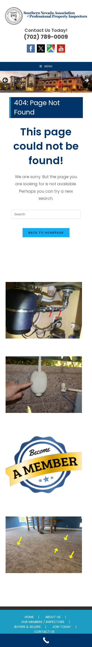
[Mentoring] (43, 387)
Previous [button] (5, 80)
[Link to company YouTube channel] (60, 48)
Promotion (44, 502)
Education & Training (44, 347)
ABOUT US (53, 617)
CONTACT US (44, 631)
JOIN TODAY (61, 627)
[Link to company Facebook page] (30, 48)
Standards (44, 582)
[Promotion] (43, 466)
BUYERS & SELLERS (27, 627)
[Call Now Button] (46, 640)
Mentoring (44, 422)
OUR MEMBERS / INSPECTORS (42, 622)
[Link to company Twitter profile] (40, 48)
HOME (29, 617)
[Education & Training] (43, 312)
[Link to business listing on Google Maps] (50, 48)
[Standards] (43, 547)
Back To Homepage (46, 233)
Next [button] (86, 80)
